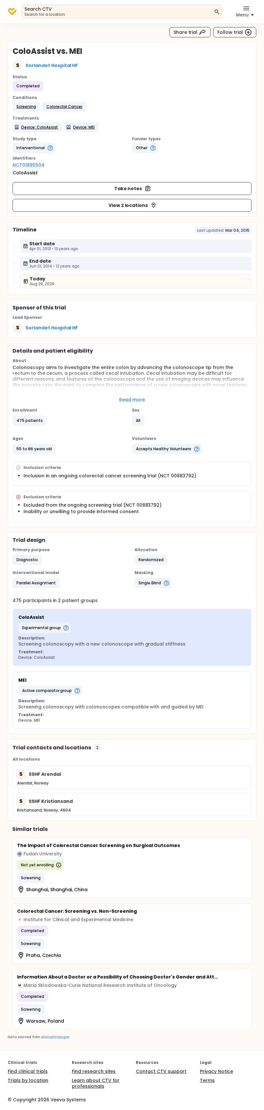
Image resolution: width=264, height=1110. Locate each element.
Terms (207, 1080)
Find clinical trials (28, 1071)
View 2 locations (128, 205)
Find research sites (94, 1071)
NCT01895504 (28, 165)
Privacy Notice (216, 1071)
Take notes (128, 188)
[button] (26, 107)
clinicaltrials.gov (55, 1037)
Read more (132, 400)
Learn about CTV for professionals (95, 1083)
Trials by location (28, 1080)
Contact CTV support (161, 1071)
